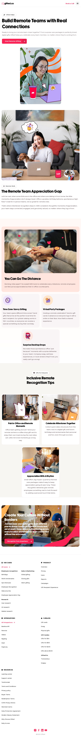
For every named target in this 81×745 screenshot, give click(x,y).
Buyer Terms (5, 694)
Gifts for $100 (45, 642)
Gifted (43, 734)
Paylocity (4, 647)
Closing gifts (25, 578)
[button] (78, 3)
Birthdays (4, 574)
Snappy (43, 663)
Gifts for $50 (45, 638)
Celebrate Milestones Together (60, 423)
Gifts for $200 (45, 646)
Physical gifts (45, 630)
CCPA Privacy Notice (8, 702)
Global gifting (25, 574)
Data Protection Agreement (10, 711)
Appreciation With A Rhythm (40, 476)
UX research (5, 607)
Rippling (4, 639)
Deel (3, 643)
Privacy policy (5, 690)
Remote (4, 630)
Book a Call (70, 3)
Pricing (43, 571)
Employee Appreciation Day (10, 595)
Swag (43, 626)
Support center (6, 678)
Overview (44, 567)
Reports (43, 579)
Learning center (6, 674)
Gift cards (44, 622)
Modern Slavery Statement (10, 715)
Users (43, 575)
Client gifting (25, 582)
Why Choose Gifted (7, 719)
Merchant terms (6, 707)
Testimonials (5, 682)
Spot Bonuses (6, 582)
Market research (6, 611)
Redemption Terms (8, 698)
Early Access (5, 723)
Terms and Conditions (8, 686)
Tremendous (45, 659)
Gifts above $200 (47, 651)
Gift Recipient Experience (49, 587)
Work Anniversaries (7, 578)
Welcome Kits (6, 591)
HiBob (3, 634)
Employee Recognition (9, 587)
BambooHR (5, 626)
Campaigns (44, 583)
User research (6, 603)
